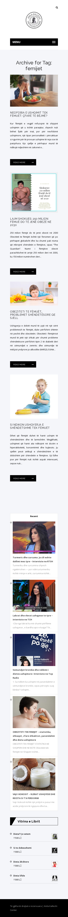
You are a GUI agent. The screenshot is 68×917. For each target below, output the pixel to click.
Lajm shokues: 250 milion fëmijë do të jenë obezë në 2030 (30, 222)
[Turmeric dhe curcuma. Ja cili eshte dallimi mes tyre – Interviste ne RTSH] (34, 552)
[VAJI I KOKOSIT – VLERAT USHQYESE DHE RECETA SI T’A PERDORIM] (34, 789)
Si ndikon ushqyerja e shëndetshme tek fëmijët (30, 426)
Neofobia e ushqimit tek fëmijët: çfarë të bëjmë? (29, 114)
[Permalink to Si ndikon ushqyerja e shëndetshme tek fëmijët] (34, 417)
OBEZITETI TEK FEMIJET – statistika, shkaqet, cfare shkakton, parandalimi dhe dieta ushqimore (34, 735)
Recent (34, 516)
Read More (19, 162)
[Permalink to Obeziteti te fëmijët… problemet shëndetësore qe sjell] (34, 304)
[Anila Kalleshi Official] (34, 20)
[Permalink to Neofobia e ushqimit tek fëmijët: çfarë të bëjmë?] (34, 105)
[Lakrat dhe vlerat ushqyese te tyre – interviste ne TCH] (34, 610)
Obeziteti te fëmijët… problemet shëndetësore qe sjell (32, 315)
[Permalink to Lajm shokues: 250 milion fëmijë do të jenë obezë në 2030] (34, 211)
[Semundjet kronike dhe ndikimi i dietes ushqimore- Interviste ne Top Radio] (34, 665)
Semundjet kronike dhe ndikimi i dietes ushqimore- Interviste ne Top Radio (33, 673)
